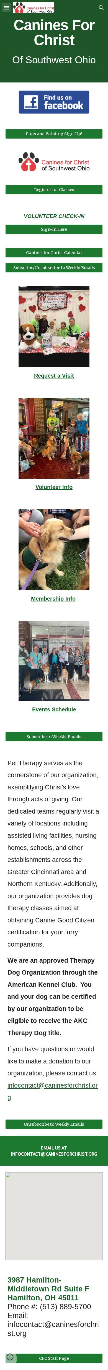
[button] (6, 7)
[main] (54, 41)
